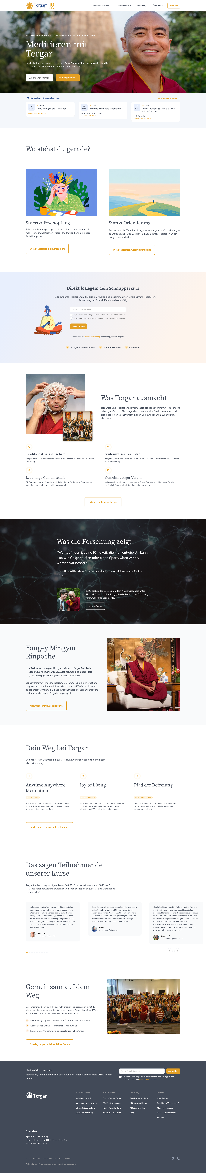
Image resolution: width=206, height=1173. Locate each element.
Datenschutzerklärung (91, 337)
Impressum (47, 1158)
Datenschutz (58, 1158)
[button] (102, 5)
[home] (40, 5)
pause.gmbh (72, 1164)
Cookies (68, 1158)
